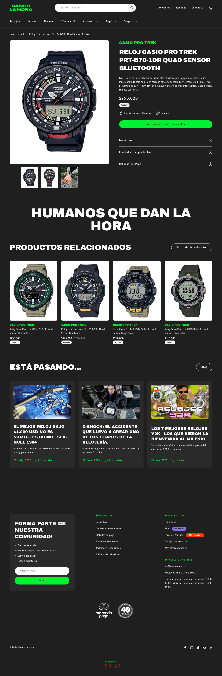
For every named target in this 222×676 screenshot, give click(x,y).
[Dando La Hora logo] (21, 8)
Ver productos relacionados (166, 124)
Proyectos (130, 21)
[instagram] (191, 647)
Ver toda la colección (191, 247)
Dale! (42, 580)
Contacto (197, 7)
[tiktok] (198, 647)
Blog (204, 367)
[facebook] (185, 647)
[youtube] (204, 647)
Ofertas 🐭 (68, 21)
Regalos (110, 21)
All (22, 34)
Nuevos (48, 21)
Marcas (32, 21)
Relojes (15, 21)
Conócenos (164, 7)
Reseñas (181, 7)
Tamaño (165, 113)
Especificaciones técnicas (137, 113)
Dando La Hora (26, 647)
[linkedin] (211, 647)
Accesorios (90, 21)
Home (13, 34)
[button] (210, 8)
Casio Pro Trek (137, 42)
